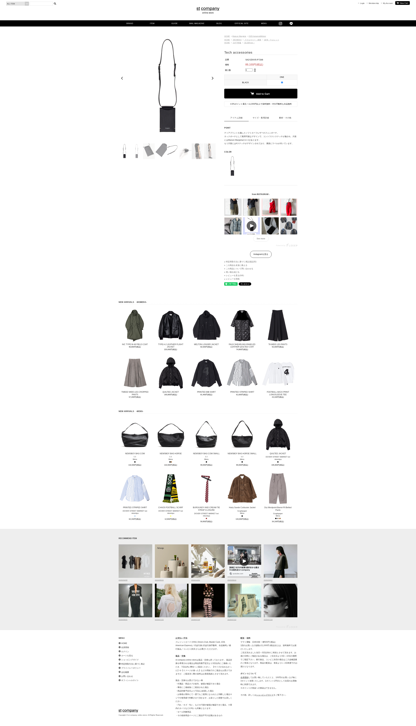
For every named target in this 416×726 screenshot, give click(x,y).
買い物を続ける (233, 272)
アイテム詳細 (236, 118)
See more (261, 239)
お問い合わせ (127, 676)
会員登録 (125, 647)
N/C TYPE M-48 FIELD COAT (135, 344)
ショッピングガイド (130, 660)
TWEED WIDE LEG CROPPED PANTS (135, 393)
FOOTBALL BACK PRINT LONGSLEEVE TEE (278, 393)
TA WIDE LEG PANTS (277, 344)
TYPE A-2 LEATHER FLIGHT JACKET (170, 345)
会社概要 (125, 672)
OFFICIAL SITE (241, 23)
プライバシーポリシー (131, 668)
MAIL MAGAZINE (196, 23)
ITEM (152, 23)
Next (212, 78)
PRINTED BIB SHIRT (206, 392)
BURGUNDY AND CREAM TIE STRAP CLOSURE (206, 508)
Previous (122, 78)
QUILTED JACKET (170, 392)
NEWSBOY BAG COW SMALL (206, 453)
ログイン (125, 651)
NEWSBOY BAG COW (135, 453)
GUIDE (174, 23)
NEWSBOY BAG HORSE (171, 453)
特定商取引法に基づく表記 (133, 664)
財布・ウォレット (271, 40)
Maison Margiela (239, 36)
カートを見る (402, 3)
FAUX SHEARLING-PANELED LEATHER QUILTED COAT (242, 345)
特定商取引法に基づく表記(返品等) (241, 262)
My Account (388, 3)
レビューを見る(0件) (235, 275)
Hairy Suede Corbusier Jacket (242, 507)
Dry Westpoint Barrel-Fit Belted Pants (278, 508)
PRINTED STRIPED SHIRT (242, 392)
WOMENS (237, 40)
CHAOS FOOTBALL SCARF (170, 507)
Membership (374, 3)
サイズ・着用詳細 (261, 118)
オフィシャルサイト (130, 680)
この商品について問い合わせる (239, 269)
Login (362, 3)
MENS (263, 23)
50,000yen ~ (249, 43)
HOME (227, 36)
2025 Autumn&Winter (257, 36)
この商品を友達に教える (236, 265)
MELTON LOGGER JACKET (206, 344)
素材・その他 (285, 118)
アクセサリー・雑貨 (252, 40)
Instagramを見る (261, 254)
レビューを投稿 (233, 279)
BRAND (129, 23)
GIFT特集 (237, 43)
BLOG (219, 23)
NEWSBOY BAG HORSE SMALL (242, 453)
